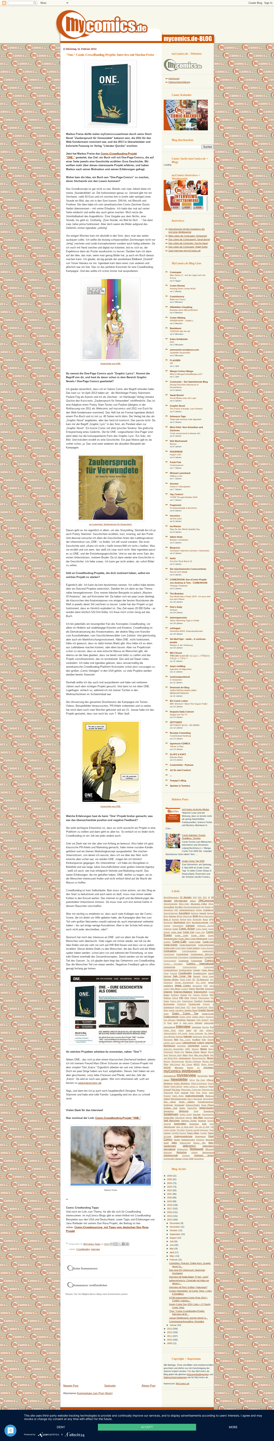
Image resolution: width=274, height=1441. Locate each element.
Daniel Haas (208, 976)
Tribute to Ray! (177, 746)
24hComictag (206, 900)
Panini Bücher (176, 1086)
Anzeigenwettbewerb (192, 907)
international (169, 1027)
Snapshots (209, 1111)
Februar (174, 1259)
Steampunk (209, 1118)
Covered (173, 973)
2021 (170, 1194)
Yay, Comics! (176, 494)
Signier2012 (192, 1108)
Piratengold (168, 1093)
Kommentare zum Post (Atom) (95, 1393)
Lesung (204, 1046)
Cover (166, 973)
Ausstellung (184, 913)
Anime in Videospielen (180, 486)
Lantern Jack (169, 1043)
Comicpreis (184, 961)
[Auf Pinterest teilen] (127, 1244)
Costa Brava (208, 970)
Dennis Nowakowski (184, 983)
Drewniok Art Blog (179, 687)
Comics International (200, 963)
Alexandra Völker (199, 904)
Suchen (210, 1121)
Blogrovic (175, 548)
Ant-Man (179, 907)
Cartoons (190, 925)
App (202, 907)
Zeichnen (186, 1156)
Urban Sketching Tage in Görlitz (184, 620)
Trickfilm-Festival (179, 1133)
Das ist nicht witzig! (178, 572)
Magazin (195, 1049)
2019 (170, 1201)
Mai (172, 1248)
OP (171, 363)
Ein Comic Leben (179, 701)
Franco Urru (175, 1001)
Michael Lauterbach (180, 473)
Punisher (167, 1096)
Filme (186, 998)
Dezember (175, 1223)
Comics (209, 960)
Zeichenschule (171, 1155)
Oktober (174, 1230)
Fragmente (175, 505)
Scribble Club (170, 1108)
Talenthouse (169, 1127)
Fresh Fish (175, 462)
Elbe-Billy (200, 989)
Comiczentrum (185, 970)
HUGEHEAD (176, 451)
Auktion (199, 910)
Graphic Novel (177, 406)
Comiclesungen (196, 957)
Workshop (182, 1152)
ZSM (191, 1159)
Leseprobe (181, 1046)
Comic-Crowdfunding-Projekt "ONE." (118, 1117)
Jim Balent (208, 1033)
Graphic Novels (205, 1010)
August (173, 1238)
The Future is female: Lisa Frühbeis (186, 409)
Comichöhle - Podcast (181, 765)
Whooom (209, 1149)
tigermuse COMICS (180, 743)
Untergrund (200, 1136)
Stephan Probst (189, 1120)
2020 (170, 1197)
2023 (170, 1187)
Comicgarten (183, 957)
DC (193, 979)
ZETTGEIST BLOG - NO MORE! (185, 725)
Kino (176, 1039)
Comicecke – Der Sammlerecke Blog (189, 382)
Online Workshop (182, 1083)
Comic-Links (169, 948)
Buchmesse (179, 922)
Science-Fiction (193, 1105)
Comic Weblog (177, 318)
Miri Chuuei (176, 653)
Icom (176, 1023)
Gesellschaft (202, 1007)
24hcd (193, 901)
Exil (189, 995)
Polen (192, 1093)
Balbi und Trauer (177, 299)
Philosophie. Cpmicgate (191, 1090)
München (179, 1067)
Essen (166, 995)
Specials (197, 1114)
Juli (172, 1241)
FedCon (167, 998)
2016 (170, 1212)
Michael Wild (207, 1061)
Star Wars (198, 1117)
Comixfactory (177, 296)
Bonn (205, 919)
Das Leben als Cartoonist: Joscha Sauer (188, 243)
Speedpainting (208, 1114)
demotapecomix (178, 617)
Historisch (191, 1020)
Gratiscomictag (171, 1016)
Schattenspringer (206, 1102)
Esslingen (175, 995)
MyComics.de (182, 1383)
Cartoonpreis (178, 926)
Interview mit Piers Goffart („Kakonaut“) (188, 1287)
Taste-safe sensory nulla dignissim (185, 419)
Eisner (192, 989)
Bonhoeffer (197, 919)
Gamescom (169, 1007)
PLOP (177, 1093)
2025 (170, 1179)
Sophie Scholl (186, 1114)
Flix (212, 998)
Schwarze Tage (178, 416)
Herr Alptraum (170, 1020)
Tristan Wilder (193, 1133)
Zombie (185, 1159)
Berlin (195, 916)
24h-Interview (180, 900)
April (172, 1252)
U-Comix (167, 1136)
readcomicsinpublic (194, 1095)
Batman (172, 916)
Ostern (211, 1083)
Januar (173, 1325)
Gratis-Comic (208, 1014)
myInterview (186, 1075)
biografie (175, 919)
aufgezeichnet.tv (187, 910)
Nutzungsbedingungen (198, 1374)
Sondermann (171, 1114)
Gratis (166, 1014)
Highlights (181, 1020)
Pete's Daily (176, 607)
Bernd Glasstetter (206, 916)
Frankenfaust (187, 1001)
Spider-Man (169, 1117)
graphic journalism (176, 1010)
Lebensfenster (189, 1042)
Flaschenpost (203, 998)
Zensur (178, 1159)
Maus (191, 1055)
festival (175, 998)
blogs (189, 919)
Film (181, 998)
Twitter (211, 1133)
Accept (147, 1427)
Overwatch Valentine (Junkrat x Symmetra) (189, 551)
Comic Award (201, 929)
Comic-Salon (180, 948)
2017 (170, 1208)
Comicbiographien (189, 951)
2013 (170, 1328)
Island (181, 1030)
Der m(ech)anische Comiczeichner (188, 569)
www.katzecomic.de (89, 1082)
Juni (172, 1245)
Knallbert (196, 1039)
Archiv (208, 907)
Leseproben (193, 1045)
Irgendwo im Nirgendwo (181, 669)
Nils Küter (200, 1080)
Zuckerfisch (199, 1159)
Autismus (195, 913)
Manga (203, 1049)
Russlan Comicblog (180, 733)
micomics (175, 515)
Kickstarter (168, 1040)
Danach (196, 976)
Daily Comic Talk (182, 976)
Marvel (204, 1052)
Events (184, 995)
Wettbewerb (196, 1149)
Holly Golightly (202, 1020)
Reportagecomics (179, 1099)
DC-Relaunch (203, 979)
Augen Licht (175, 454)
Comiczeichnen (171, 970)
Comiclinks (209, 957)
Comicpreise (196, 961)
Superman (194, 1124)
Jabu (201, 1030)
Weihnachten (182, 1149)
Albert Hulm (176, 537)
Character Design (205, 926)
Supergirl (167, 1124)
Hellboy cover (176, 476)
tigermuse (204, 1130)
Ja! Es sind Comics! (180, 770)
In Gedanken (176, 680)
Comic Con (188, 932)
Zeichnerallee (169, 1159)
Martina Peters (192, 1052)
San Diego (170, 1102)
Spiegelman (180, 1118)
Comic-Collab (195, 942)
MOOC (197, 1064)
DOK (206, 986)
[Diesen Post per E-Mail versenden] (112, 1244)
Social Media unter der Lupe (183, 398)
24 (209, 897)
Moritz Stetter (207, 1064)
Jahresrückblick (170, 1033)
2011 (200, 897)
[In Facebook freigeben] (124, 1244)
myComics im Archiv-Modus (195, 809)
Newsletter (179, 1079)
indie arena (188, 1023)
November (175, 1227)
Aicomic (174, 483)
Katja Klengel (208, 1037)
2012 (205, 897)
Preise (204, 1093)
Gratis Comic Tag (185, 1013)
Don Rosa (175, 989)
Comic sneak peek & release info (185, 433)
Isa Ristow (175, 526)
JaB (195, 1030)
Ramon (173, 444)
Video (174, 1143)
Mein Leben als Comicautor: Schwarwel (187, 236)
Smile (196, 1111)
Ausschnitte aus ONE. (110, 363)
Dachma (167, 976)
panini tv (203, 1086)
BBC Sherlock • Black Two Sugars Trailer (188, 704)
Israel (188, 1030)
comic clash (176, 932)
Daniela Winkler (171, 979)
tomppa (167, 1133)
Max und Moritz (201, 1055)
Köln (204, 1039)
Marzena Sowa (175, 1055)
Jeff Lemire (183, 1033)
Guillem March (198, 1017)
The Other (181, 1130)
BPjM (211, 919)
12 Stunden (186, 897)
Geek (194, 1007)
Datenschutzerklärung (179, 82)
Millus (166, 1064)
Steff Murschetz (172, 1120)
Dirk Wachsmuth (178, 441)
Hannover (210, 1017)
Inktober (198, 1023)
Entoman (209, 989)
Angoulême (169, 907)
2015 (170, 1216)
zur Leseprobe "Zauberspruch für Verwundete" (110, 524)
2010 (195, 897)
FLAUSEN (175, 360)
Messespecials (178, 1061)
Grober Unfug (185, 1017)
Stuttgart (202, 1120)
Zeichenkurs (208, 1152)
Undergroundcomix (183, 1136)
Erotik (211, 992)
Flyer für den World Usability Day (185, 529)
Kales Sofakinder (179, 339)
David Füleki (185, 980)
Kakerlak (179, 1037)
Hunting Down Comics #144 (183, 288)
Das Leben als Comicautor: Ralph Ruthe (188, 247)
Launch (179, 1043)
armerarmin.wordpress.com (184, 350)
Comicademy (170, 951)
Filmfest (193, 998)
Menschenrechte (199, 1058)
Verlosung (200, 1140)
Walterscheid (185, 1143)
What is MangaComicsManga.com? (186, 374)
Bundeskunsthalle (200, 922)
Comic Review (177, 285)
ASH (176, 910)
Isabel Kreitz (170, 1030)
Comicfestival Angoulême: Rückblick (186, 1321)
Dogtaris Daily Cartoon (182, 711)
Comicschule (169, 967)
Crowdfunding (83, 1249)
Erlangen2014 (200, 992)
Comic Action (187, 928)
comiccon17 (208, 951)
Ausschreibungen (171, 913)
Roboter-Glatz (176, 757)
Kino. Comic (185, 1040)
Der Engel (201, 983)
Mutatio (190, 1068)
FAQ (212, 995)
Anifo (173, 558)
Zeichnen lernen (204, 1155)
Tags (212, 1124)
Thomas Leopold (192, 1130)
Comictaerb (209, 967)
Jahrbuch (210, 1030)
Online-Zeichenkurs (199, 1083)
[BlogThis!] (116, 1244)
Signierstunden (206, 1108)
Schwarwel (179, 1105)
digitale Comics (183, 985)
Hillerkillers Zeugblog (181, 307)
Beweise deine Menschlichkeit (184, 310)
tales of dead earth (184, 1127)
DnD (172, 342)
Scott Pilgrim (207, 1105)
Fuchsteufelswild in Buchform (183, 508)
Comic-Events (171, 945)
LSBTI (187, 1049)
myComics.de (170, 1076)
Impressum (174, 78)
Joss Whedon (169, 1037)
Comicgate (175, 272)
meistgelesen (185, 1058)
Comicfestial (169, 954)
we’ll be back (176, 519)
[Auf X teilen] (120, 1244)
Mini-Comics (175, 1064)
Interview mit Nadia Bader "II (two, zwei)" (189, 1277)
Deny (61, 1427)
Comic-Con (208, 942)
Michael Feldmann (193, 1061)
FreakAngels (194, 1004)
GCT (189, 1007)
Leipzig (200, 1042)
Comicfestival (182, 954)
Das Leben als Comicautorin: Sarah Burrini (189, 239)
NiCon (192, 1080)
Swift (204, 1124)
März (172, 1256)
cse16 (211, 973)
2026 (170, 1176)
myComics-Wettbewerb (182, 1071)
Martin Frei (179, 1052)
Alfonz (211, 904)
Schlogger (168, 1105)
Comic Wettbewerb (198, 939)
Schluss (173, 610)
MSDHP (167, 1067)
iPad (212, 1027)
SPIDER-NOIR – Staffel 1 (181, 321)
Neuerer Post (70, 1385)
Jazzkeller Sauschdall (180, 353)
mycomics (209, 1067)
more (233, 1427)
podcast (184, 1092)
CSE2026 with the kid (180, 331)
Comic (175, 929)
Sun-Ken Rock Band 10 (181, 561)
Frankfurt (198, 1001)
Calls (211, 922)
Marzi (185, 1055)
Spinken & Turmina (180, 786)
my (198, 1068)
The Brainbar (177, 593)
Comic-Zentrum (207, 948)
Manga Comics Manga (181, 371)
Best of (167, 919)
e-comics (184, 989)
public (211, 1093)
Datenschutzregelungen (175, 1377)
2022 (170, 1190)
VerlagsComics (188, 1140)
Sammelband (208, 1099)
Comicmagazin (170, 961)
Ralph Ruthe (178, 1096)
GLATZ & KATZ (178, 754)
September (175, 1234)
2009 (170, 1343)
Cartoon (167, 926)
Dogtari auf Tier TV (178, 714)
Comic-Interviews (206, 945)
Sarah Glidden (187, 1102)
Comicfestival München (202, 954)
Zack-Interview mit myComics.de (184, 250)
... (171, 775)
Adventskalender (171, 904)
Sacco (190, 1099)
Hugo (169, 1023)
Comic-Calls (180, 941)
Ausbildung (208, 910)
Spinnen (189, 1118)
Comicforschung (170, 957)
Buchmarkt (168, 922)
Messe (210, 1058)
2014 (170, 1219)
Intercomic (209, 1023)
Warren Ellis (199, 1143)
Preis (198, 1093)
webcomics (189, 1145)
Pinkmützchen (208, 1090)
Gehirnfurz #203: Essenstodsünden (186, 631)
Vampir (177, 1140)
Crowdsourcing (200, 973)
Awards (202, 913)
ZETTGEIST (176, 722)
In (180, 1023)
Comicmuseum (176, 465)
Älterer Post (148, 1385)
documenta (197, 986)
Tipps (211, 1130)
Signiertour (169, 1111)
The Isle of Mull (202, 1127)
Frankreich (181, 1004)
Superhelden (180, 1123)
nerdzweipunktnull (180, 677)
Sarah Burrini (177, 395)
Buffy (188, 922)
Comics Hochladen (173, 964)
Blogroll (183, 919)
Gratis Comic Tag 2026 (193, 861)
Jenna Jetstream (196, 1033)
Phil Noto (176, 1089)
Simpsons (184, 1111)
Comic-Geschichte (188, 945)
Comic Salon (198, 935)
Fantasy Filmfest (200, 995)
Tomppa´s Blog (178, 780)
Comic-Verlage (193, 948)
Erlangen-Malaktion (183, 992)
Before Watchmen (184, 916)
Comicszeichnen (190, 967)
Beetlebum (175, 328)
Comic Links (181, 935)
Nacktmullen (202, 1076)
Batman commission (179, 540)
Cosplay (196, 970)
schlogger (175, 628)
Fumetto (206, 1004)
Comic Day (200, 932)
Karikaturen (197, 1037)
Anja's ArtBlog (177, 666)
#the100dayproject (171, 897)
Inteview (205, 1027)
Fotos (166, 1001)
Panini (166, 1086)
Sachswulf (197, 1099)
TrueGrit (203, 1133)
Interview (95, 1249)
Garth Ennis (180, 1007)
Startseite (110, 1385)
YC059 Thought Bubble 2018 (183, 497)
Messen (167, 1061)
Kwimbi (211, 1040)
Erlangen (168, 992)
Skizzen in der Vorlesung (181, 645)
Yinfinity (194, 1153)
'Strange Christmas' (179, 586)
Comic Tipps (184, 939)
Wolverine (168, 1153)
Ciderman (168, 929)
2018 (170, 1205)
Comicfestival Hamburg (180, 736)
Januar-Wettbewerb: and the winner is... (188, 1318)
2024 (170, 1183)
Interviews (196, 1027)
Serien (182, 1108)
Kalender (188, 1036)
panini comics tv (191, 1086)
